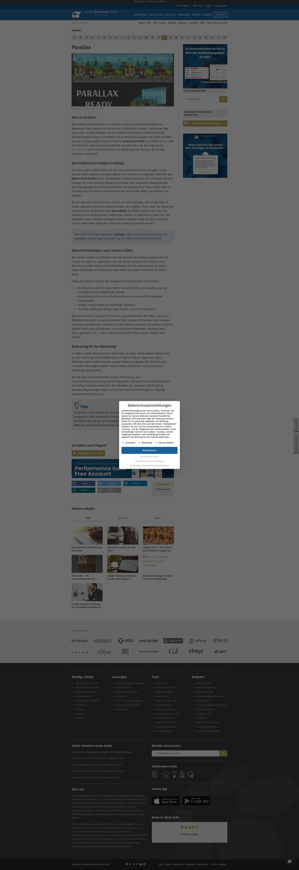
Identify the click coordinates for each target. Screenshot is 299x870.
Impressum (165, 466)
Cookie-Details (135, 466)
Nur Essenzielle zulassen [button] (149, 457)
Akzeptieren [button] (149, 450)
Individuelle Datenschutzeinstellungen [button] (149, 461)
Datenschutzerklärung (151, 466)
